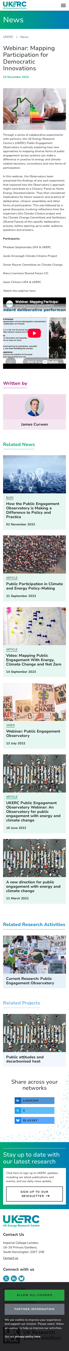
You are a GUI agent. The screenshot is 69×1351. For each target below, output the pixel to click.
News (24, 37)
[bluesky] (21, 1278)
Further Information (34, 1309)
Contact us (10, 1258)
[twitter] (6, 1278)
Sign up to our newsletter (34, 1194)
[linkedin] (14, 1278)
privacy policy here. (28, 1336)
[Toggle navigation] (63, 5)
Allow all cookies (34, 1295)
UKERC (8, 37)
